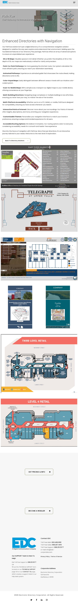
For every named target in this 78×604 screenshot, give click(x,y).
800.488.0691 (56, 542)
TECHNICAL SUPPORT (28, 569)
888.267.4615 (57, 545)
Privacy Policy (45, 556)
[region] (39, 21)
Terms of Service (56, 556)
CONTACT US (27, 572)
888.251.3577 (32, 562)
